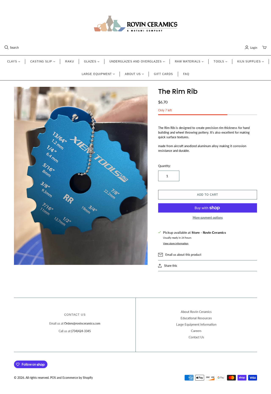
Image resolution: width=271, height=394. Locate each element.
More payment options (208, 217)
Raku (69, 61)
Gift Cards (163, 74)
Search (14, 47)
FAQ (186, 74)
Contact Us (196, 337)
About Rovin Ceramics (196, 312)
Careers (196, 331)
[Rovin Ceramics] (135, 23)
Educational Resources (196, 318)
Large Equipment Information (196, 324)
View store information (175, 243)
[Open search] (6, 47)
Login (253, 47)
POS (53, 377)
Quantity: (164, 166)
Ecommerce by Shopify (77, 377)
